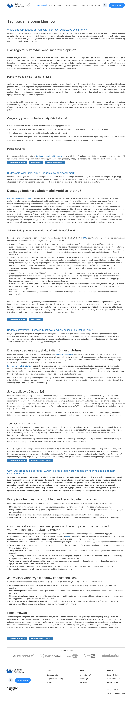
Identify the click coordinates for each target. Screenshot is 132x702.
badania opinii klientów (17, 162)
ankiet (67, 536)
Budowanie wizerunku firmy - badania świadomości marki (41, 172)
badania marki (36, 319)
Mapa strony (84, 682)
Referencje (90, 5)
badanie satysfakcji (65, 354)
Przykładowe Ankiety (71, 5)
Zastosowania (58, 5)
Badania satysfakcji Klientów (49, 156)
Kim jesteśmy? (85, 675)
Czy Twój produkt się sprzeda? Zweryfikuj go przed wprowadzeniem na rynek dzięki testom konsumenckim (61, 472)
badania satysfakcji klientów (41, 460)
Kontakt (98, 5)
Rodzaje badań (42, 5)
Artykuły (82, 5)
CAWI (85, 238)
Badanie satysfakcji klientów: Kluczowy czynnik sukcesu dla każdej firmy (50, 329)
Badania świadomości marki (19, 198)
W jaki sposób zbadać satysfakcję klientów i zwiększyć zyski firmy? (47, 29)
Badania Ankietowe (19, 5)
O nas (51, 5)
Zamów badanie (116, 5)
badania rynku (36, 162)
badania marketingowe (54, 162)
